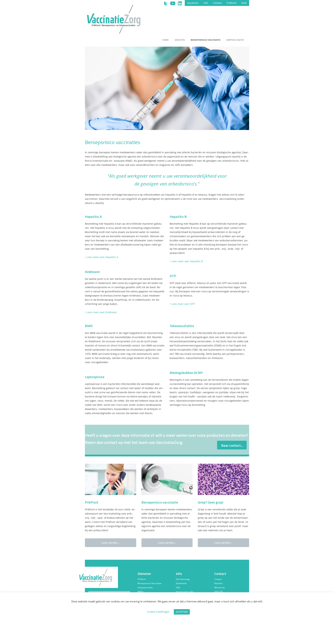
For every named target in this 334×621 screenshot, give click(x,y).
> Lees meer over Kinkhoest (101, 312)
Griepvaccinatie (235, 39)
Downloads (181, 583)
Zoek (244, 3)
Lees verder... (110, 543)
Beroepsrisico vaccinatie (205, 39)
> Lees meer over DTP (182, 304)
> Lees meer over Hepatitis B (186, 261)
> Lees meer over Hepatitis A (101, 257)
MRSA (140, 591)
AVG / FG (218, 591)
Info (206, 3)
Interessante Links (184, 591)
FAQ (178, 587)
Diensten (180, 39)
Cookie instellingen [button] (158, 611)
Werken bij (219, 587)
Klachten (218, 583)
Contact (217, 3)
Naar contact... (232, 445)
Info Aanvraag (182, 579)
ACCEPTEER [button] (182, 611)
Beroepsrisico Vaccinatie (149, 583)
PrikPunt (231, 3)
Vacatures (193, 3)
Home (165, 39)
